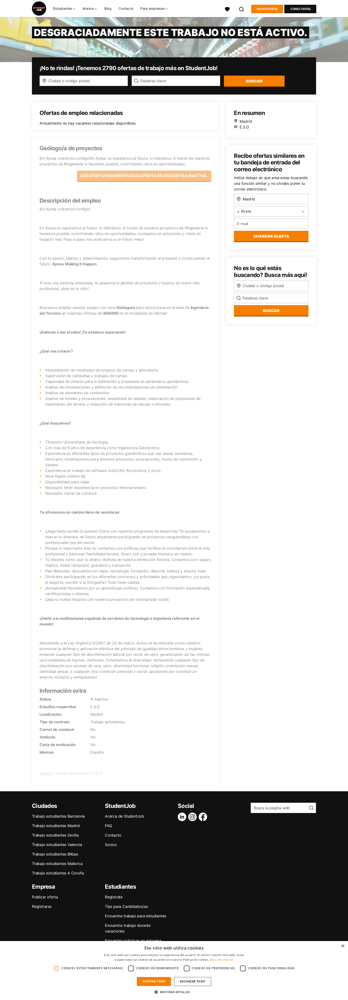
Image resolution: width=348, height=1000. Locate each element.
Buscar (254, 81)
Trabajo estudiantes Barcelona (58, 816)
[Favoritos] (227, 8)
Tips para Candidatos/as (126, 906)
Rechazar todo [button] (192, 981)
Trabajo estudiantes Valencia (57, 844)
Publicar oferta (45, 897)
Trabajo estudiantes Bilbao (55, 854)
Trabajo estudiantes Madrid (56, 825)
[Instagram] (193, 817)
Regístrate (114, 897)
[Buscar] (242, 8)
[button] (174, 992)
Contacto (126, 8)
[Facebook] (204, 817)
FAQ (108, 825)
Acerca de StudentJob (124, 816)
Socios (111, 844)
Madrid (46, 773)
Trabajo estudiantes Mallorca (57, 863)
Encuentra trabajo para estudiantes (135, 916)
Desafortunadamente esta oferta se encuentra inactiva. (144, 175)
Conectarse (300, 9)
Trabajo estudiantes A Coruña (58, 873)
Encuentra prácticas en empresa (133, 940)
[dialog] (174, 970)
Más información (221, 960)
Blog (108, 8)
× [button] (342, 946)
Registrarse (267, 9)
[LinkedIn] (183, 817)
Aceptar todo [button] (153, 981)
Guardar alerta (271, 236)
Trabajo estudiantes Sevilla (55, 835)
